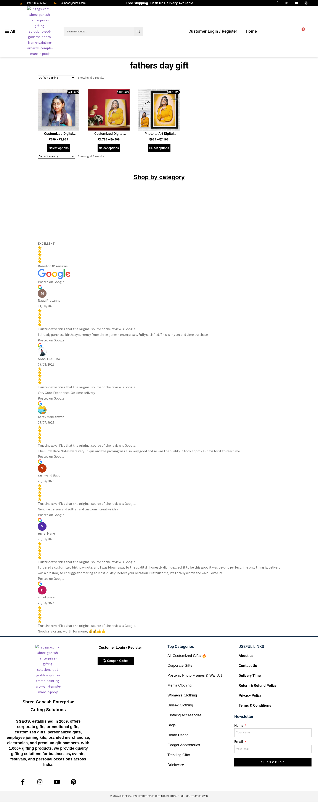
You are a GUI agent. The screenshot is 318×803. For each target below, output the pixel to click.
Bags (171, 725)
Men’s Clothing (179, 685)
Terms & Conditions (255, 705)
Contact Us (248, 665)
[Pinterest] (73, 782)
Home (251, 31)
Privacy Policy (250, 695)
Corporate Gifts (179, 665)
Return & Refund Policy (257, 685)
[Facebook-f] (23, 782)
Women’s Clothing (182, 695)
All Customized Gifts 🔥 (186, 656)
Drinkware (175, 765)
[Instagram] (40, 782)
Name (239, 725)
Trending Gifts (178, 755)
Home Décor (177, 735)
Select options (59, 148)
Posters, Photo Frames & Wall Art (194, 675)
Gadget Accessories (183, 745)
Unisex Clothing (180, 705)
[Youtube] (57, 782)
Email (239, 742)
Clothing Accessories (184, 715)
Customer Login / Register (212, 31)
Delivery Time (250, 675)
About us (246, 655)
